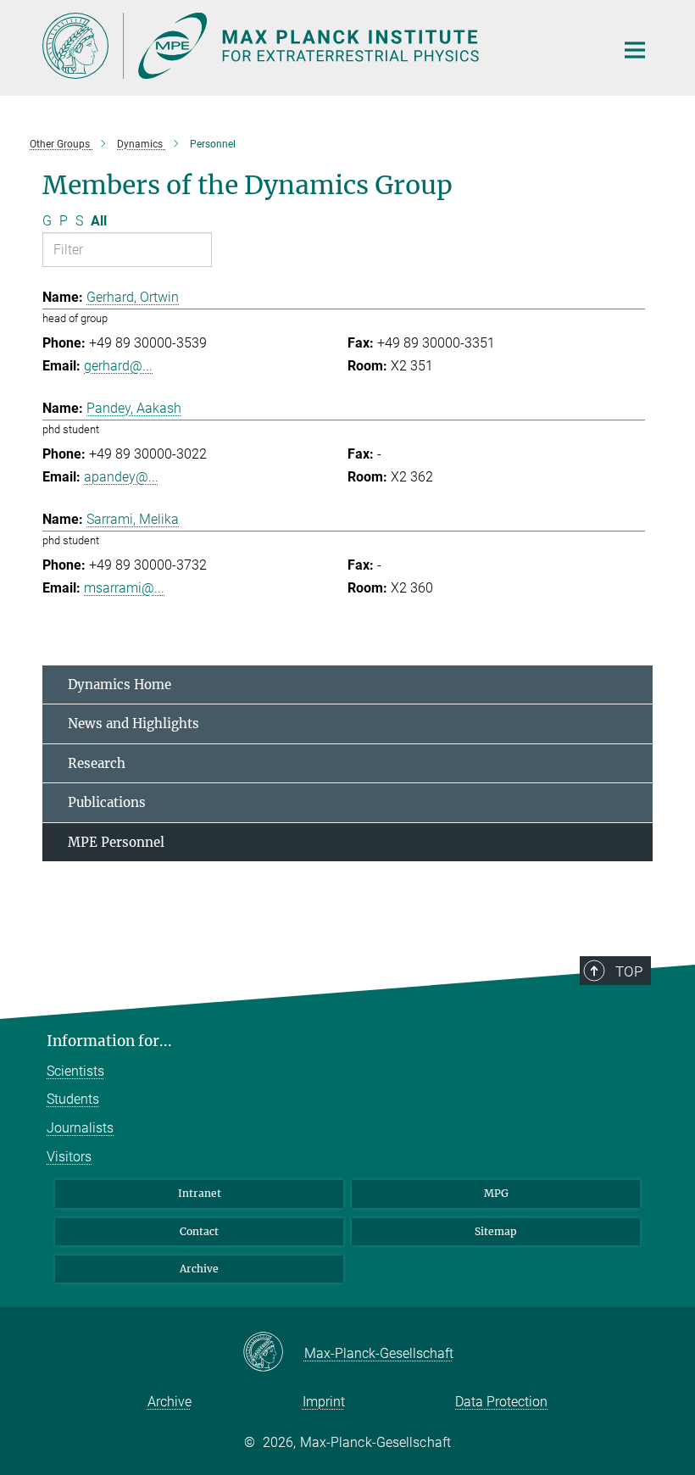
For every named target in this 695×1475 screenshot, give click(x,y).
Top (628, 971)
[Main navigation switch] (635, 50)
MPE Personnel (116, 842)
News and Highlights (133, 723)
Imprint (324, 1402)
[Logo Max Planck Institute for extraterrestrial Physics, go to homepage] (317, 46)
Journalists (80, 1128)
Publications (107, 802)
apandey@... (121, 477)
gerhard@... (118, 366)
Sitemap (496, 1231)
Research (96, 763)
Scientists (75, 1071)
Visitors (69, 1157)
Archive (199, 1268)
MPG (496, 1193)
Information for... (109, 1040)
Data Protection (501, 1402)
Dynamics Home (119, 684)
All (99, 221)
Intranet (199, 1193)
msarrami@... (124, 588)
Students (73, 1099)
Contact (199, 1231)
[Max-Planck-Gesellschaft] (273, 1353)
